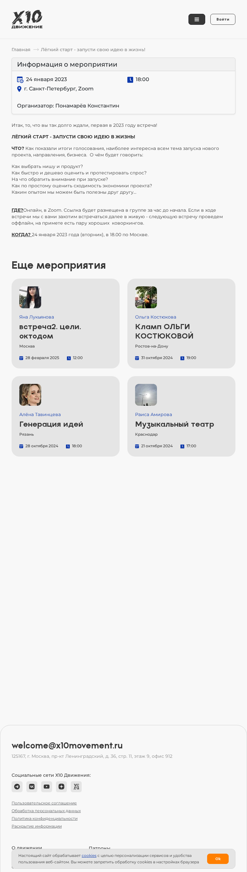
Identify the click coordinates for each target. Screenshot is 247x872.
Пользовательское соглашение (44, 803)
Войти (222, 19)
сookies (89, 855)
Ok (218, 859)
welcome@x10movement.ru (67, 745)
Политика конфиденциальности (45, 818)
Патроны (99, 848)
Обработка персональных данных (46, 810)
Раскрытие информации (37, 826)
